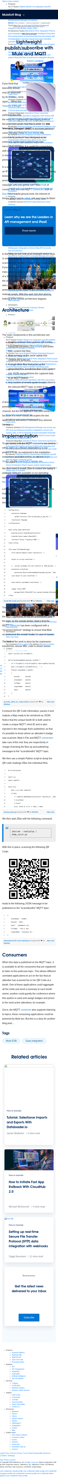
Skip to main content (10, 1)
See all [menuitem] (11, 23)
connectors (47, 738)
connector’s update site (30, 461)
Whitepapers (16, 1423)
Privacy (20, 1453)
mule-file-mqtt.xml (12, 601)
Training (15, 1383)
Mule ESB (11, 1041)
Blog (13, 1430)
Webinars (15, 1411)
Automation (16, 1374)
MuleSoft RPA (17, 1355)
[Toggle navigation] (23, 15)
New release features (19, 1435)
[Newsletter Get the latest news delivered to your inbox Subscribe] (29, 1325)
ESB (43, 185)
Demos (14, 1414)
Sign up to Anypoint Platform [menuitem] (28, 26)
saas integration (34, 1041)
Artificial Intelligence (19, 1376)
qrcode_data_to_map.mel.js (16, 701)
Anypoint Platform (18, 1352)
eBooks (14, 1421)
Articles (14, 1428)
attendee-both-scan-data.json (17, 940)
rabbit (27, 198)
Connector (38, 189)
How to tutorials (29, 34)
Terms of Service (10, 1453)
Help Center (16, 1395)
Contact (30, 1453)
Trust (25, 1453)
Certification (16, 1385)
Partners (15, 1442)
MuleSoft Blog (11, 14)
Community (16, 1397)
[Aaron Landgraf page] (19, 65)
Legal (2, 1453)
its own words (32, 133)
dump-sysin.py (10, 812)
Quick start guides (18, 1404)
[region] (29, 552)
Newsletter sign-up (18, 1447)
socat (34, 406)
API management (18, 1369)
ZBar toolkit (35, 346)
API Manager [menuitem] (22, 20)
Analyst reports (17, 1418)
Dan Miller (7, 194)
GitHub (39, 601)
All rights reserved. (31, 1462)
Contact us (16, 1407)
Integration (15, 1371)
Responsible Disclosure (42, 1453)
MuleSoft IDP (16, 1357)
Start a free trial (17, 1359)
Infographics (16, 1425)
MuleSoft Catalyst (18, 1388)
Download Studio (18, 1362)
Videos (14, 1416)
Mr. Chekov (11, 97)
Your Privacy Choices (8, 1460)
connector (38, 443)
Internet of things (11, 106)
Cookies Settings (7, 1455)
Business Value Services (21, 1390)
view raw (50, 601)
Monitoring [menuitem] (12, 20)
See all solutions (17, 1378)
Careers (15, 1449)
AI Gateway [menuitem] (32, 20)
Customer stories (18, 1437)
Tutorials (15, 1400)
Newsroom (16, 1444)
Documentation (17, 1402)
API (13, 1366)
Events (14, 1440)
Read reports (29, 230)
